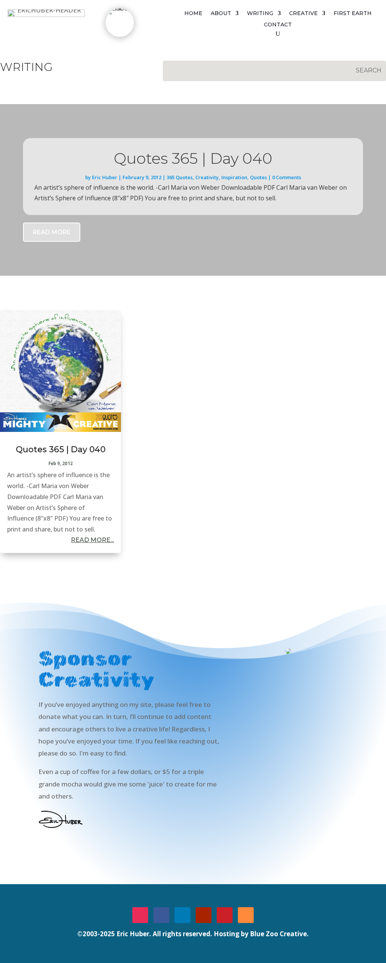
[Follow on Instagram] (140, 915)
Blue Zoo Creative (278, 933)
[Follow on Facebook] (161, 915)
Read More (51, 232)
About (221, 14)
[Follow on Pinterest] (225, 915)
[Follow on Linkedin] (182, 915)
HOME (193, 14)
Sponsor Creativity (78, 848)
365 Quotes (180, 177)
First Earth (353, 14)
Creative (303, 14)
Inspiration (234, 177)
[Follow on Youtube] (203, 915)
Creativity (207, 177)
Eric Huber (104, 177)
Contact (278, 25)
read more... (92, 540)
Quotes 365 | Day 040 (193, 158)
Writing (260, 14)
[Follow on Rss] (246, 915)
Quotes (258, 177)
